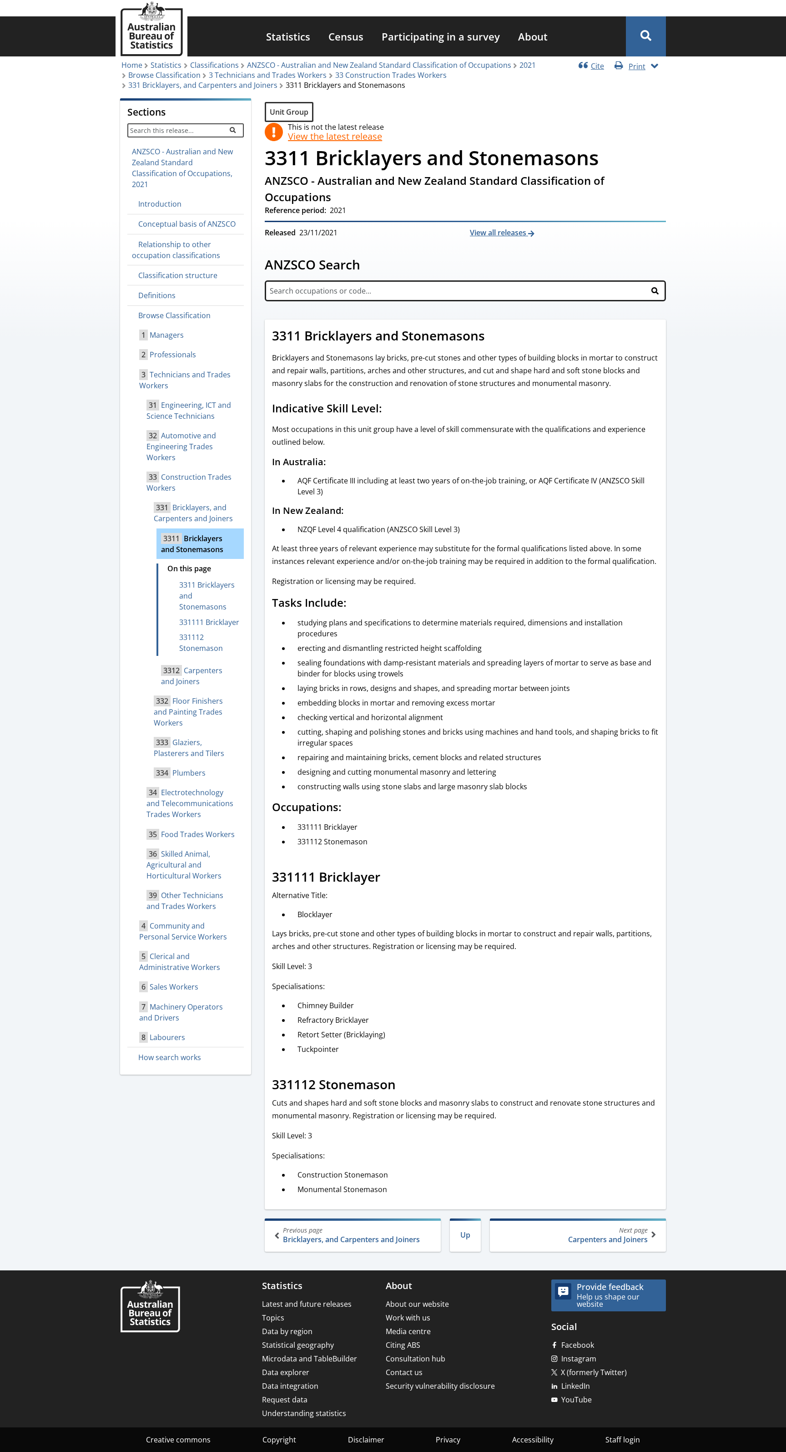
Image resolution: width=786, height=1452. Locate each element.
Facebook (577, 1345)
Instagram (578, 1359)
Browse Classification (164, 75)
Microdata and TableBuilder (309, 1359)
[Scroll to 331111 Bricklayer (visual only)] (390, 878)
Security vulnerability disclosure (440, 1386)
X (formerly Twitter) (594, 1372)
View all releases (499, 233)
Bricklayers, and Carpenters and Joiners (351, 1235)
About (533, 36)
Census (345, 36)
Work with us (408, 1318)
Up (465, 1235)
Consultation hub (415, 1359)
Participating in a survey (441, 36)
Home (131, 65)
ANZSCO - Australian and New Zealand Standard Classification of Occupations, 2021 (182, 168)
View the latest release (335, 136)
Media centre (408, 1331)
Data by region (287, 1331)
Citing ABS (403, 1345)
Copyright (279, 1440)
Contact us (404, 1372)
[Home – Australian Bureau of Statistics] (150, 1307)
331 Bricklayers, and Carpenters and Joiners (202, 85)
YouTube (576, 1400)
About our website (417, 1304)
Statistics (288, 36)
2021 (527, 65)
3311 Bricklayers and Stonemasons (207, 596)
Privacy (448, 1440)
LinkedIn (575, 1386)
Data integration (290, 1386)
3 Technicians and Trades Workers (268, 75)
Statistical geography (298, 1345)
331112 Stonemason (201, 642)
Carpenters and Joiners (608, 1235)
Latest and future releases (307, 1304)
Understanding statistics (304, 1413)
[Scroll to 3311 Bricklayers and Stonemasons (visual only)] (495, 336)
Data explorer (285, 1372)
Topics (273, 1318)
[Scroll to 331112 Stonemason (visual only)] (405, 1085)
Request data (284, 1400)
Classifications (214, 65)
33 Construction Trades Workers (391, 75)
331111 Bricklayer (209, 622)
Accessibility (533, 1440)
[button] (646, 36)
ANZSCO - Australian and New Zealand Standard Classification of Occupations (379, 65)
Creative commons (178, 1440)
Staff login (622, 1440)
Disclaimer (366, 1440)
